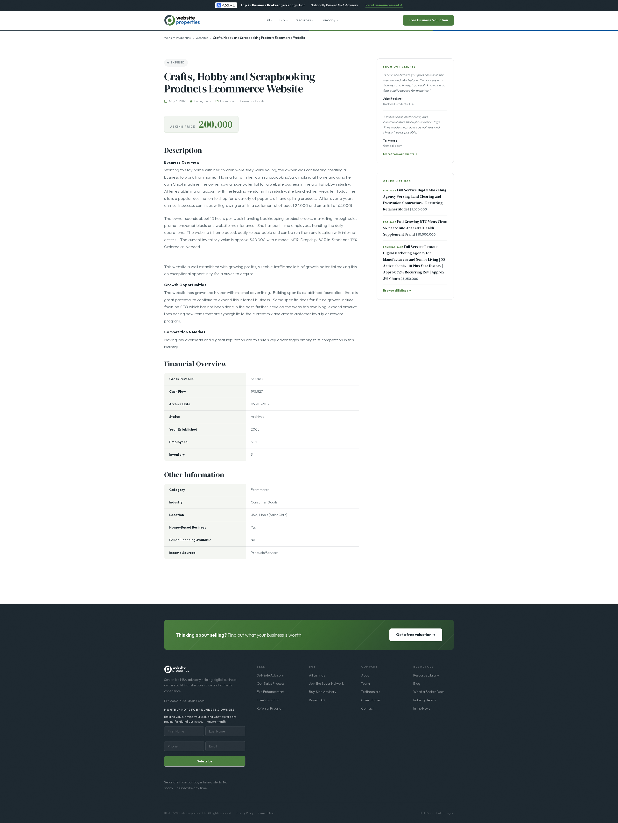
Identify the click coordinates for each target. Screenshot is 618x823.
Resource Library (426, 675)
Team (365, 683)
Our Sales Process (270, 683)
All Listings (317, 675)
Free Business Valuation (428, 20)
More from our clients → (400, 154)
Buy (282, 20)
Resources (303, 20)
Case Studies (370, 700)
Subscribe (204, 761)
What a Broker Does (428, 692)
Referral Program (271, 708)
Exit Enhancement (270, 692)
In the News (421, 708)
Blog (416, 683)
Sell (267, 20)
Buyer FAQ (317, 700)
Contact (367, 708)
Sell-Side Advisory (270, 675)
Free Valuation (268, 700)
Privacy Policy (244, 813)
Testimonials (370, 692)
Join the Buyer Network (326, 683)
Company (328, 20)
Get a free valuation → (415, 634)
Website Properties (177, 38)
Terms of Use (265, 813)
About (366, 675)
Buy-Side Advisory (322, 692)
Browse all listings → (397, 290)
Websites (202, 38)
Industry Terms (424, 700)
